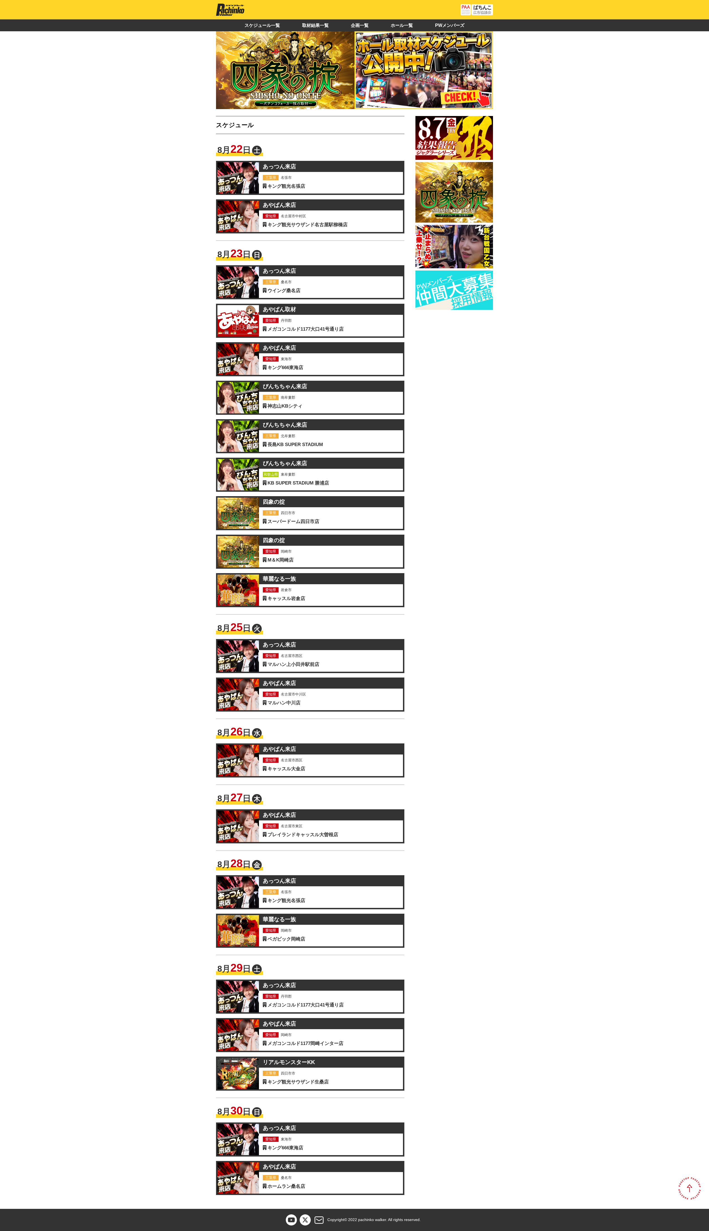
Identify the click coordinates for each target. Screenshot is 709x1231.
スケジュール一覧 (262, 25)
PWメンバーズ (449, 25)
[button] (346, 102)
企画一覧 (360, 25)
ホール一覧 (402, 25)
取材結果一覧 (315, 25)
